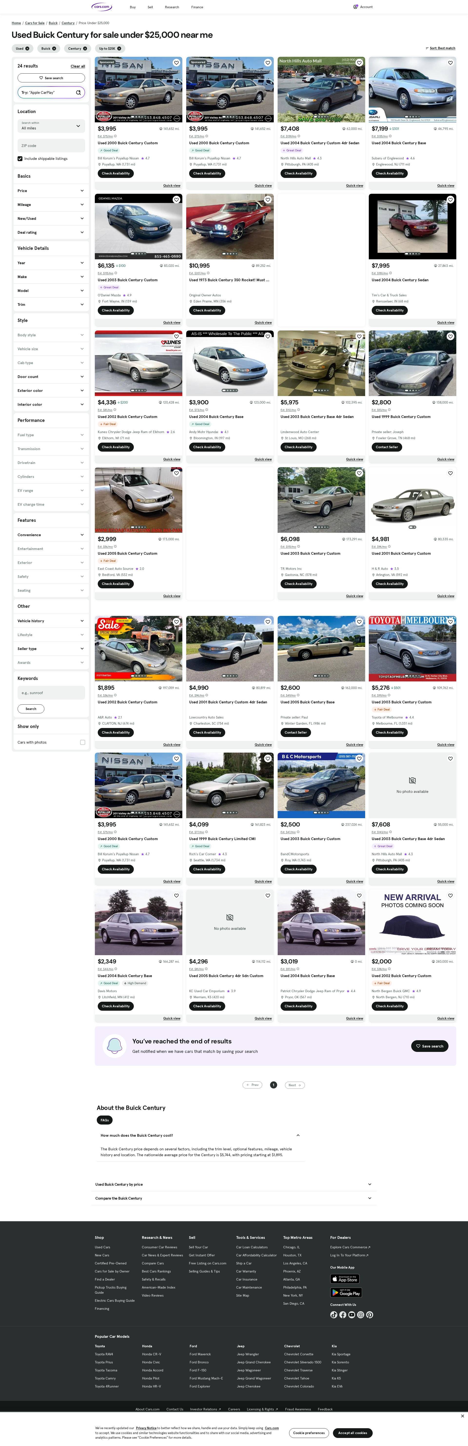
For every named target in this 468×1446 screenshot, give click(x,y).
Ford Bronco (199, 1362)
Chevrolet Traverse (298, 1370)
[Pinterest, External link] (369, 1314)
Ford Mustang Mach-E (206, 1378)
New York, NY (293, 1295)
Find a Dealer (105, 1279)
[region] (234, 1428)
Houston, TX (292, 1255)
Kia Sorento (340, 1362)
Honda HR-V (151, 1386)
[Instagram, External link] (360, 1314)
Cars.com (272, 1428)
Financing (102, 1308)
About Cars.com (148, 1409)
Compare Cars (153, 1263)
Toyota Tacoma (106, 1370)
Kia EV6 (337, 1386)
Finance (197, 7)
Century (68, 23)
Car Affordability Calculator (256, 1255)
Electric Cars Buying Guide (115, 1300)
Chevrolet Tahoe (296, 1378)
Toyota (100, 1346)
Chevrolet (292, 1346)
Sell (150, 7)
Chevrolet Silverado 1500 (302, 1362)
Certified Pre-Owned (111, 1263)
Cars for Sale (35, 23)
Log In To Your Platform (347, 1255)
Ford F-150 (198, 1370)
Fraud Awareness (298, 1409)
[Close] (462, 1416)
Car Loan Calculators (252, 1247)
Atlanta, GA (291, 1279)
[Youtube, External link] (351, 1314)
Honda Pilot (150, 1378)
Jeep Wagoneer (249, 1370)
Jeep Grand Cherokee (254, 1362)
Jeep (240, 1346)
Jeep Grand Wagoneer (254, 1378)
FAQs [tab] (105, 1120)
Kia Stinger (340, 1370)
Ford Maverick (200, 1354)
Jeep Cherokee (249, 1386)
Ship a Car (244, 1263)
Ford (193, 1346)
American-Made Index (158, 1287)
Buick (53, 23)
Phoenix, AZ (292, 1271)
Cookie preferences (309, 1433)
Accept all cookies (352, 1433)
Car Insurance (246, 1279)
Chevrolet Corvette (298, 1354)
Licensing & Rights (260, 1409)
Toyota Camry (105, 1378)
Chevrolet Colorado (299, 1386)
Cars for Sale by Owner (112, 1271)
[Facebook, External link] (342, 1314)
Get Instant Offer (202, 1255)
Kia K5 (336, 1378)
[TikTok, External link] (333, 1314)
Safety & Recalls (154, 1279)
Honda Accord (152, 1370)
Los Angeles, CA (295, 1263)
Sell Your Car (198, 1247)
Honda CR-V (151, 1354)
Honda (147, 1346)
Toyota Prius (104, 1362)
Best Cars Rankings (156, 1271)
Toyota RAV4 (104, 1354)
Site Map (242, 1295)
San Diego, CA (293, 1303)
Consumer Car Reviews (159, 1247)
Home (16, 23)
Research (172, 7)
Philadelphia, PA (295, 1287)
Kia (334, 1346)
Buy (133, 7)
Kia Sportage (341, 1354)
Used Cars (102, 1247)
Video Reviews (153, 1295)
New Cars (102, 1255)
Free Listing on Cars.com (207, 1263)
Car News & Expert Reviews (162, 1255)
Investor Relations (203, 1409)
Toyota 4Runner (107, 1386)
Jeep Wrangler (248, 1354)
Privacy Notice (146, 1428)
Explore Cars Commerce (348, 1247)
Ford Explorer (200, 1386)
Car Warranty (246, 1271)
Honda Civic (151, 1362)
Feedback (325, 1409)
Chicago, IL (291, 1247)
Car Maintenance (249, 1287)
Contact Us (174, 1409)
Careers (234, 1409)
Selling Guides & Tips (204, 1271)
